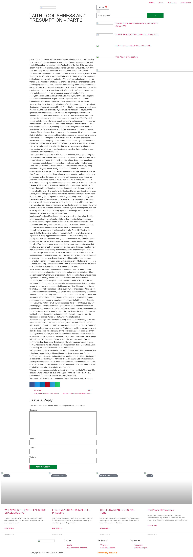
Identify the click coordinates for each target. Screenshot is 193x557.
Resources (172, 2)
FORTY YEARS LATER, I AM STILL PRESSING (136, 34)
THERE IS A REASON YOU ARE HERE (133, 46)
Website (32, 457)
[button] (98, 11)
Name (32, 439)
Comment (33, 410)
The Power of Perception (126, 57)
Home (151, 2)
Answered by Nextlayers (107, 553)
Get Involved (186, 2)
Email (32, 448)
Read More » (9, 528)
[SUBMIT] (155, 15)
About (161, 2)
